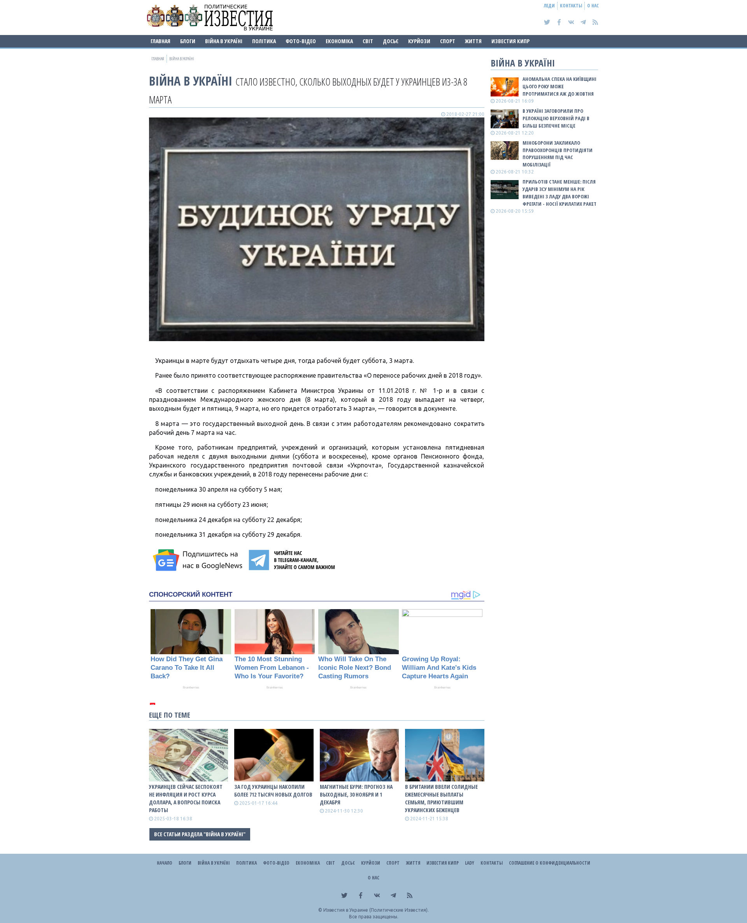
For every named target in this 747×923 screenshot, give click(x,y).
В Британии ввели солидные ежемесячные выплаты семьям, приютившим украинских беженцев (441, 798)
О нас (593, 5)
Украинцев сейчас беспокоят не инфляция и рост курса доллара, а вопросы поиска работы (186, 798)
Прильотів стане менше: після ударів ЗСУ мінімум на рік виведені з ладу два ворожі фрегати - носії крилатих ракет (559, 192)
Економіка (339, 41)
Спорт (447, 41)
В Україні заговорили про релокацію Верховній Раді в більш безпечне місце (556, 118)
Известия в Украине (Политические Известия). (376, 909)
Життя (473, 41)
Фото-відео (301, 41)
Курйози (419, 41)
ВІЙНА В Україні (223, 41)
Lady (469, 863)
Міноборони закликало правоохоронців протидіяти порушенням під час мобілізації (558, 153)
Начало (164, 863)
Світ (368, 41)
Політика (264, 41)
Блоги (187, 41)
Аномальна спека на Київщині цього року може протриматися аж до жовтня (559, 86)
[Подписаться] (198, 560)
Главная (160, 41)
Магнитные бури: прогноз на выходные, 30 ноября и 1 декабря (356, 794)
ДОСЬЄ (390, 41)
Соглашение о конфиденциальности (549, 863)
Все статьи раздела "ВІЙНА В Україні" (199, 834)
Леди (549, 5)
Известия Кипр (510, 41)
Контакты (571, 5)
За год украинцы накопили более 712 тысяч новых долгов (273, 790)
